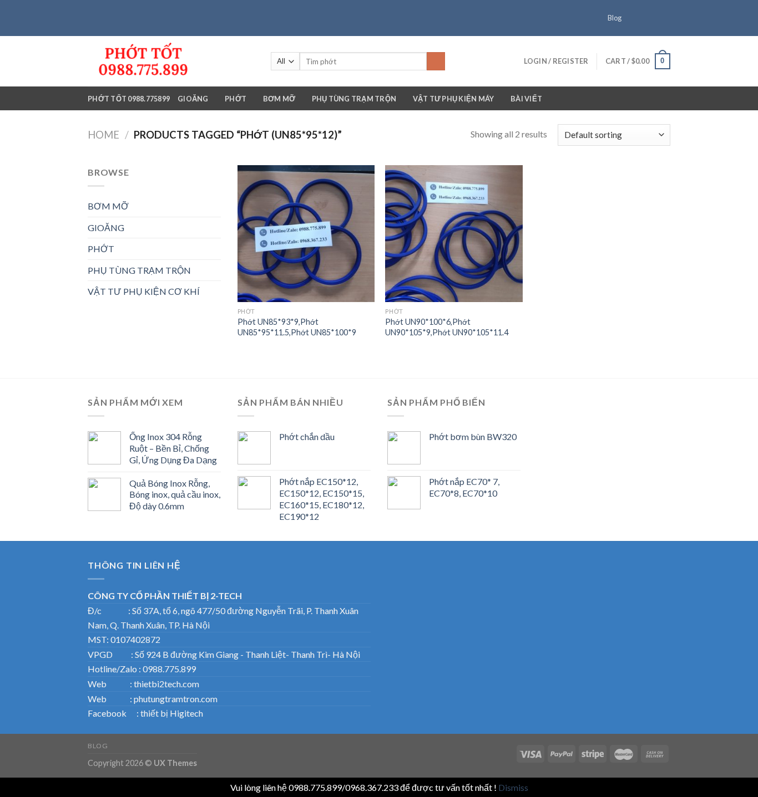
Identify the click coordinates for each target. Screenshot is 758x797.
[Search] (436, 61)
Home (103, 135)
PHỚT (235, 98)
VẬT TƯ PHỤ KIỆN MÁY (453, 98)
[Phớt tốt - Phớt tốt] (171, 61)
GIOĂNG (193, 98)
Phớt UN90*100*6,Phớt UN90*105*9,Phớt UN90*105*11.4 (446, 327)
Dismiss (513, 787)
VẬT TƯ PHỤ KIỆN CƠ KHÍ (144, 291)
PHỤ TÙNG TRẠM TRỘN (354, 98)
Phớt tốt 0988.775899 (129, 98)
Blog (614, 17)
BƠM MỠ (279, 98)
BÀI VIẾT (526, 98)
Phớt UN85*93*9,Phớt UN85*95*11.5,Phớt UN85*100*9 (296, 327)
